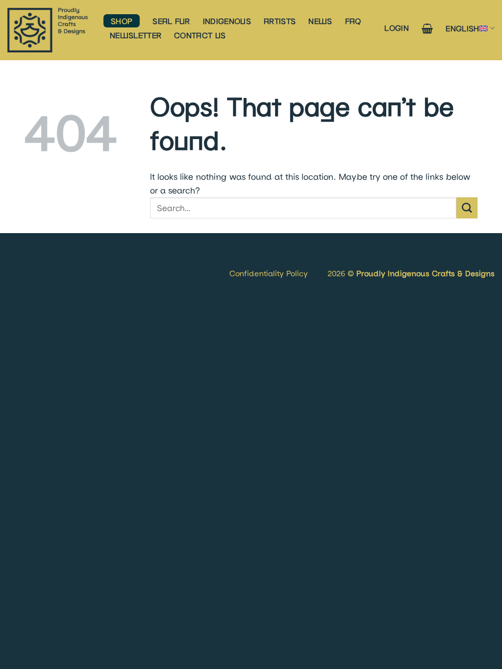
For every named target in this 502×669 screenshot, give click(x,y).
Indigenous (227, 20)
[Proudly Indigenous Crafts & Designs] (48, 30)
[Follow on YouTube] (45, 261)
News (320, 20)
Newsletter (135, 35)
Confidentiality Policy (268, 273)
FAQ (353, 20)
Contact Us (200, 35)
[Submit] (466, 207)
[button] (396, 28)
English (462, 28)
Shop (121, 20)
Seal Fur (171, 20)
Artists (280, 20)
